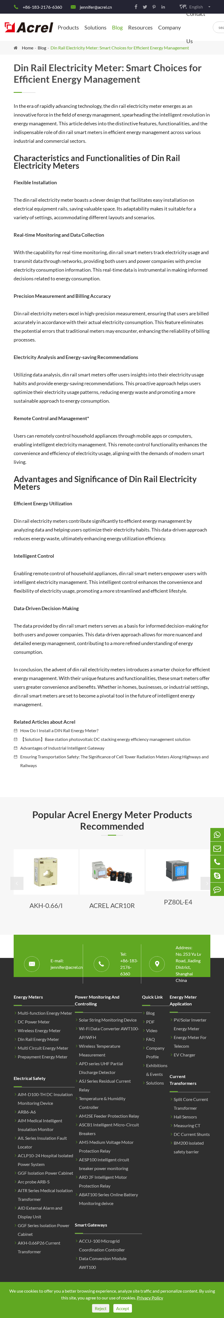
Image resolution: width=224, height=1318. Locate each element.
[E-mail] (217, 848)
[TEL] (217, 862)
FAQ (150, 1039)
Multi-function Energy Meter (45, 1013)
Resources (140, 27)
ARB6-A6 (27, 1111)
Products (68, 27)
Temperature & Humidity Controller (102, 1103)
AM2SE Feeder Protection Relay (109, 1115)
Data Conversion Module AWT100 (102, 1263)
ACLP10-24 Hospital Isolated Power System (45, 1160)
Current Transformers (183, 1080)
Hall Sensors (185, 1116)
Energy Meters (28, 996)
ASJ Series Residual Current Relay (105, 1085)
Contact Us (195, 27)
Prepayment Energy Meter (42, 1056)
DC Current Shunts (192, 1134)
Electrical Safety (30, 1078)
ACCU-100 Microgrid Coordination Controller (102, 1245)
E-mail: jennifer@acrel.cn (67, 964)
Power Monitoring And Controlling (97, 1000)
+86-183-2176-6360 (42, 7)
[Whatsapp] (217, 834)
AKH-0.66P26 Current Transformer (39, 1247)
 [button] (17, 883)
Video (151, 1030)
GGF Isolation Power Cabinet (45, 1172)
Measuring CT (187, 1125)
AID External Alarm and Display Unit (40, 1212)
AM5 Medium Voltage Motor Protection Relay (106, 1146)
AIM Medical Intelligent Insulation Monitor (40, 1125)
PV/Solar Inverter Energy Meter (190, 1024)
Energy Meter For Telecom (190, 1042)
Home (27, 47)
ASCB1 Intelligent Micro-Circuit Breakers (109, 1129)
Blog (117, 27)
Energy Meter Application (183, 1000)
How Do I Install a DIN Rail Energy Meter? (59, 730)
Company (169, 27)
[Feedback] (217, 889)
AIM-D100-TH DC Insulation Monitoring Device (45, 1099)
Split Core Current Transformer (191, 1104)
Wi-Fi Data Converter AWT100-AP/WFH (109, 1033)
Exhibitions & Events (156, 1070)
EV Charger (184, 1054)
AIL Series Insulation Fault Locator (42, 1142)
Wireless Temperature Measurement (99, 1050)
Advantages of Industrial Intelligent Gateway (62, 747)
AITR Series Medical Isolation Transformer (45, 1195)
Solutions (95, 27)
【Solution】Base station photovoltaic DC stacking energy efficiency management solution (105, 739)
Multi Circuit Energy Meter (43, 1047)
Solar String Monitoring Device (108, 1019)
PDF (150, 1021)
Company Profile (155, 1052)
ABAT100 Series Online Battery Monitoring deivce (108, 1199)
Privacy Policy (150, 1297)
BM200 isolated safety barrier (189, 1147)
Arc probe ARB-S (33, 1181)
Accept (122, 1308)
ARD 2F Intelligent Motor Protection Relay (103, 1181)
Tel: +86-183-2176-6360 (129, 963)
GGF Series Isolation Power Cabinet (43, 1230)
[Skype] (217, 875)
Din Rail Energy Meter (38, 1039)
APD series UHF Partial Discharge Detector (101, 1068)
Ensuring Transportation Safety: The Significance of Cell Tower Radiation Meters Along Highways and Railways (114, 761)
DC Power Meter (34, 1021)
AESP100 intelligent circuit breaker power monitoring (104, 1164)
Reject (101, 1308)
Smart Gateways (91, 1224)
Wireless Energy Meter (39, 1030)
